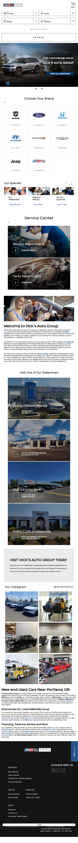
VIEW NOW (14, 204)
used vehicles (14, 720)
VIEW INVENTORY (15, 125)
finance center (7, 729)
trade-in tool (49, 729)
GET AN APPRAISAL (64, 203)
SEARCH (39, 37)
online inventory (66, 701)
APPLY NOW (38, 204)
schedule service (27, 731)
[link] (39, 242)
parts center (6, 733)
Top (74, 754)
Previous (36, 89)
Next (42, 89)
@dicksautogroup (63, 587)
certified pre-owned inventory (34, 720)
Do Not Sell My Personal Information (56, 829)
